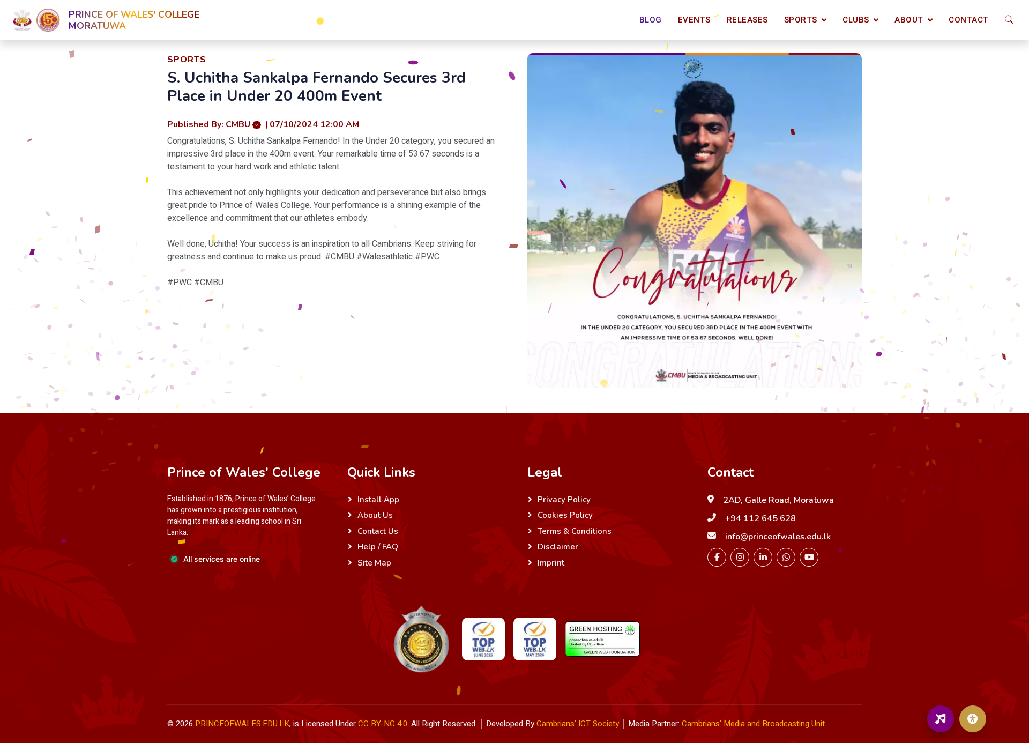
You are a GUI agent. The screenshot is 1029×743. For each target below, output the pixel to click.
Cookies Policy (565, 515)
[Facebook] (716, 557)
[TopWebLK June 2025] (483, 639)
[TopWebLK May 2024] (534, 639)
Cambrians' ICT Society (577, 724)
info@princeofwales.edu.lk (778, 537)
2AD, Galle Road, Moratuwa (778, 500)
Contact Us (377, 531)
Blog (650, 20)
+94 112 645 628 (760, 518)
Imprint (551, 563)
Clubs (855, 20)
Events (694, 20)
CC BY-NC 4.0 (382, 724)
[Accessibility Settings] (972, 718)
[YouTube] (809, 557)
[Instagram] (739, 557)
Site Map (374, 563)
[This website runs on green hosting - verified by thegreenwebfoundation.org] (602, 639)
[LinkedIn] (763, 557)
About (908, 20)
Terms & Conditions (575, 531)
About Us (375, 515)
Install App (378, 499)
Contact (969, 20)
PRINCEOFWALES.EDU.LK (242, 724)
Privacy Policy (564, 499)
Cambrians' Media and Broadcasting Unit (753, 724)
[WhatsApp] (786, 557)
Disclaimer (558, 546)
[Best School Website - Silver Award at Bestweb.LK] (421, 639)
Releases (747, 20)
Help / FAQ (377, 546)
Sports (800, 20)
